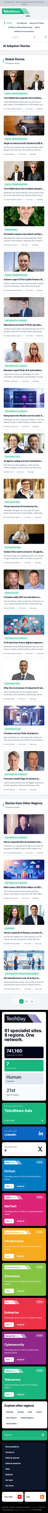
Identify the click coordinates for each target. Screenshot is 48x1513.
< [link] (16, 1001)
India (30, 1412)
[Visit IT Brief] (18, 1302)
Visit (7, 1186)
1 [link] (21, 1001)
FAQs (7, 1469)
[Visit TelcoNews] (18, 1371)
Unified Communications (24, 31)
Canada (20, 1412)
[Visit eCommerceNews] (18, 1267)
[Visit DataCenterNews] (18, 1232)
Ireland (39, 1412)
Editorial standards (13, 1463)
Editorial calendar (12, 1458)
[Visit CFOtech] (18, 1162)
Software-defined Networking (20, 27)
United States (11, 1423)
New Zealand (11, 1418)
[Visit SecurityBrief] (18, 1336)
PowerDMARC (36, 1510)
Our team (9, 1480)
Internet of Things (37, 23)
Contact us (9, 1452)
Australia (9, 1412)
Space (37, 27)
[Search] (34, 37)
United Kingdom (27, 1418)
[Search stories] (43, 1435)
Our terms (9, 1486)
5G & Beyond (22, 23)
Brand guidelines (12, 1447)
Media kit (20, 1186)
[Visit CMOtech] (18, 1197)
